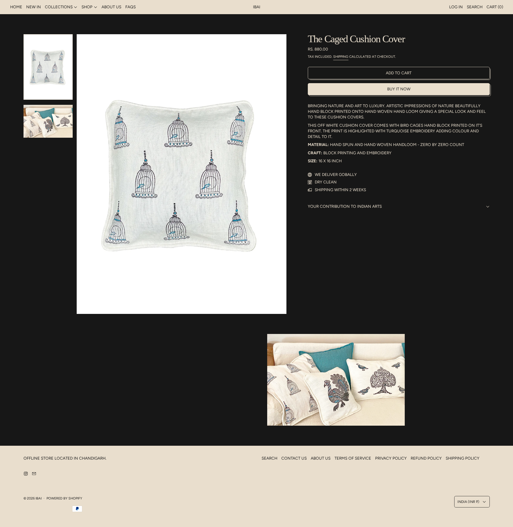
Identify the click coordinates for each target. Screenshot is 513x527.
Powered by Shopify (64, 498)
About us (111, 7)
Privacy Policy (391, 458)
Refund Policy (426, 458)
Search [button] (475, 7)
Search (269, 458)
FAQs (130, 7)
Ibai (39, 498)
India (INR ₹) (468, 501)
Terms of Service (353, 458)
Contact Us (294, 458)
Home (16, 7)
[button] (48, 67)
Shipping (340, 57)
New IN (33, 7)
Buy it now (398, 89)
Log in (456, 7)
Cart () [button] (495, 7)
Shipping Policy (462, 458)
